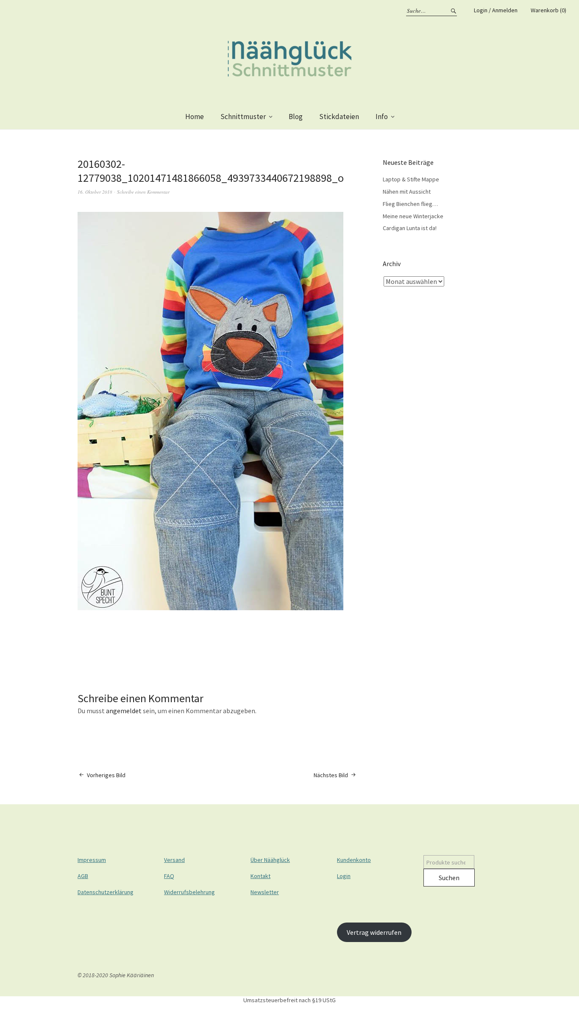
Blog (296, 116)
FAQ (169, 876)
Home (194, 116)
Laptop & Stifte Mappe (411, 179)
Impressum (92, 860)
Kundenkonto (354, 860)
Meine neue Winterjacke (413, 216)
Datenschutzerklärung (106, 892)
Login (344, 876)
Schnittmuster (243, 116)
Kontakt (260, 876)
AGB (83, 876)
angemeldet (124, 710)
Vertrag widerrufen (374, 932)
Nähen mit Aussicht (407, 191)
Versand (174, 860)
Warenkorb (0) (548, 10)
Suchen (449, 877)
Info (382, 116)
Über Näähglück (270, 860)
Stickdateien (339, 116)
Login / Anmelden (496, 10)
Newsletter (265, 892)
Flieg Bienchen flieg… (410, 204)
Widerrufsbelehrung (189, 892)
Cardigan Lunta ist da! (410, 228)
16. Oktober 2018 (95, 192)
